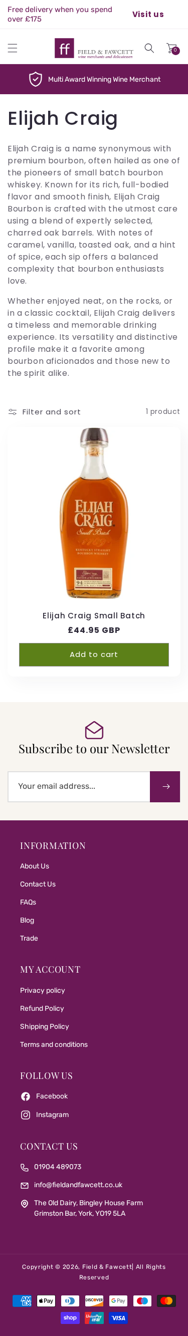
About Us (34, 866)
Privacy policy (42, 990)
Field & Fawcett (107, 1266)
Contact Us (38, 884)
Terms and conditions (54, 1044)
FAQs (28, 902)
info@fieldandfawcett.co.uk (78, 1185)
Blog (27, 920)
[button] (13, 48)
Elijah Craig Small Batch (94, 616)
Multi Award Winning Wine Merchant (104, 79)
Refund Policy (42, 1008)
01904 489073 (57, 1167)
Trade (29, 938)
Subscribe (165, 786)
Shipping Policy (44, 1026)
